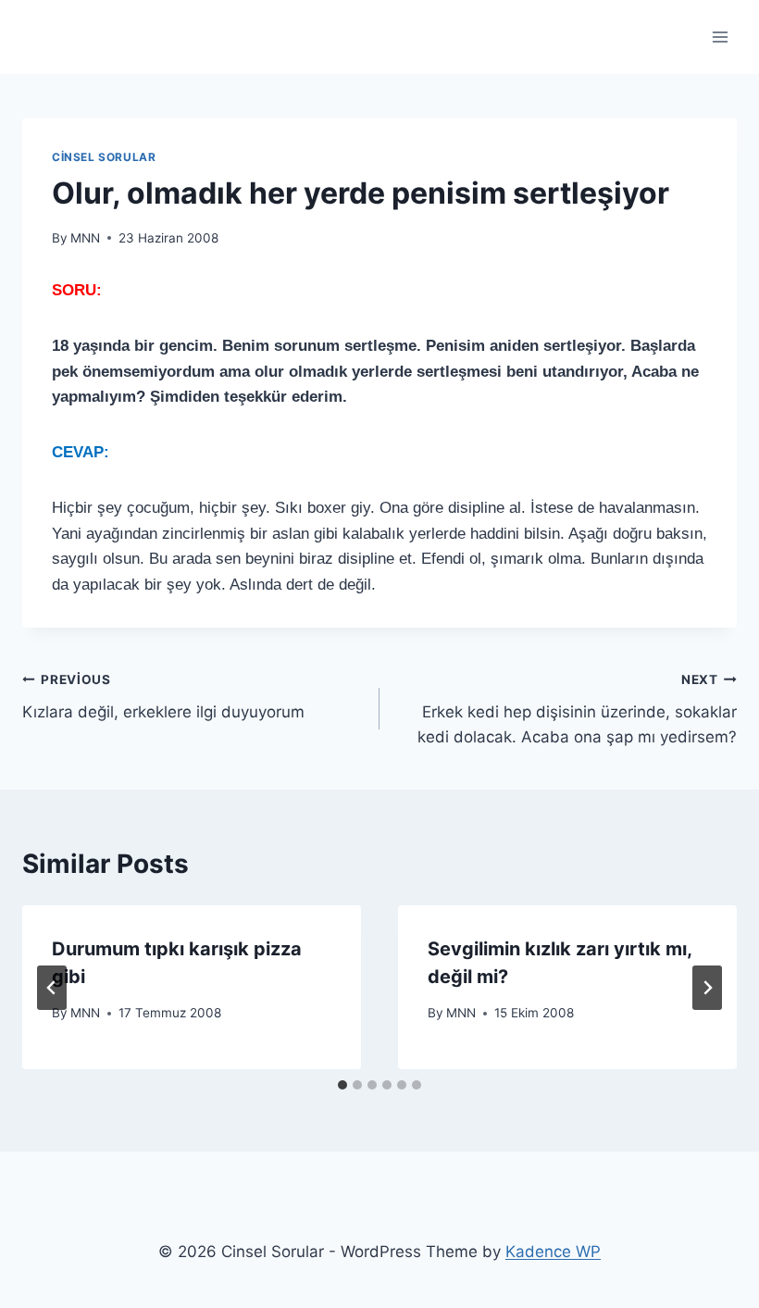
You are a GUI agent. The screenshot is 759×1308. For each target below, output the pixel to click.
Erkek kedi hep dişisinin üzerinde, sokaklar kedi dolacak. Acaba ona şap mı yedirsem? (577, 709)
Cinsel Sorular (104, 157)
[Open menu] (720, 36)
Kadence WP (553, 1251)
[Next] (707, 987)
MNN (85, 237)
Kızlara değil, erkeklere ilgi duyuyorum (163, 696)
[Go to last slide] (52, 987)
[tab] (342, 1085)
